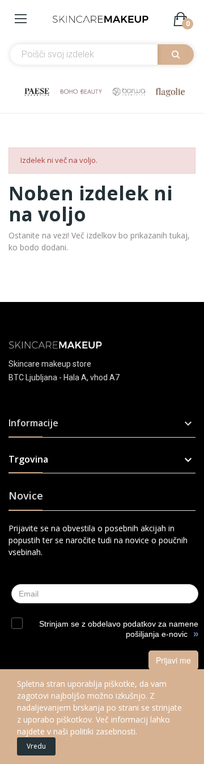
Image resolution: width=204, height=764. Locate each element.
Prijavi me (173, 660)
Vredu (36, 746)
